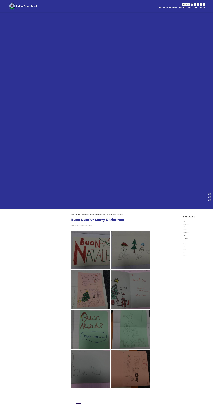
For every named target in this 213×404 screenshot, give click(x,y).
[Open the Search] (201, 4)
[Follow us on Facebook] (195, 4)
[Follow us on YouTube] (198, 4)
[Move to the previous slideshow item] (209, 197)
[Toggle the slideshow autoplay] (209, 200)
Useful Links (186, 4)
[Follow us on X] (192, 4)
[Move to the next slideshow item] (209, 194)
